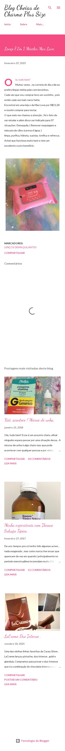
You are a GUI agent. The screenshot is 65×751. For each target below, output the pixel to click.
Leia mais (10, 463)
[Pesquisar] (50, 6)
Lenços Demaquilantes (20, 247)
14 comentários (39, 458)
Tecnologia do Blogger (34, 740)
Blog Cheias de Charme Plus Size (25, 11)
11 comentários (39, 569)
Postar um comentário (21, 679)
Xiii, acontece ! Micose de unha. (29, 420)
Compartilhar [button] (14, 252)
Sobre (23, 24)
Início (7, 24)
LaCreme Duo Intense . (22, 636)
